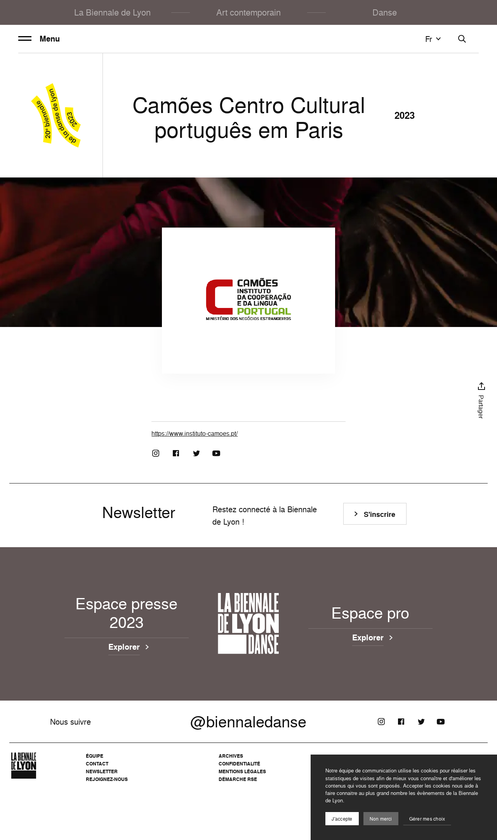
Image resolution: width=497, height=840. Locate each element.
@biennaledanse (248, 721)
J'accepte (342, 819)
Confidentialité (239, 763)
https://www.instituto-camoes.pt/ (194, 433)
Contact (97, 763)
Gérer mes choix (427, 819)
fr (428, 38)
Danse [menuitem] (384, 12)
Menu (50, 39)
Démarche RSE (238, 779)
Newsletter (102, 771)
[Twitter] (196, 453)
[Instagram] (155, 453)
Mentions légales (242, 771)
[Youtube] (216, 453)
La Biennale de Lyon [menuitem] (112, 12)
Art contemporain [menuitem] (248, 12)
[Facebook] (176, 453)
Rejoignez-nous (107, 779)
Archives (231, 756)
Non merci (381, 819)
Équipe (94, 756)
